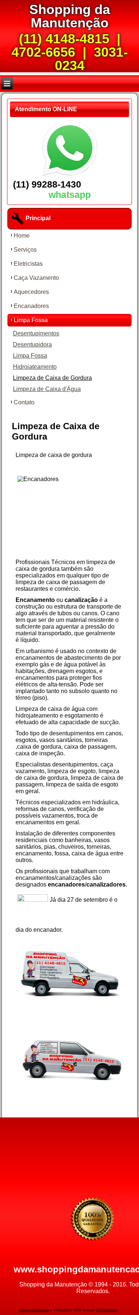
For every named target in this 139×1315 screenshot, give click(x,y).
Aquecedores (31, 292)
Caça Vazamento (36, 278)
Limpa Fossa (31, 320)
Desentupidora (32, 344)
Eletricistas (28, 264)
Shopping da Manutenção (69, 16)
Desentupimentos (36, 333)
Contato (24, 402)
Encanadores (31, 306)
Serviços (25, 249)
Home (22, 235)
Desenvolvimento (34, 1310)
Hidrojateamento (35, 367)
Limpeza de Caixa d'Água (47, 389)
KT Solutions (107, 1310)
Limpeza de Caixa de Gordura (52, 378)
